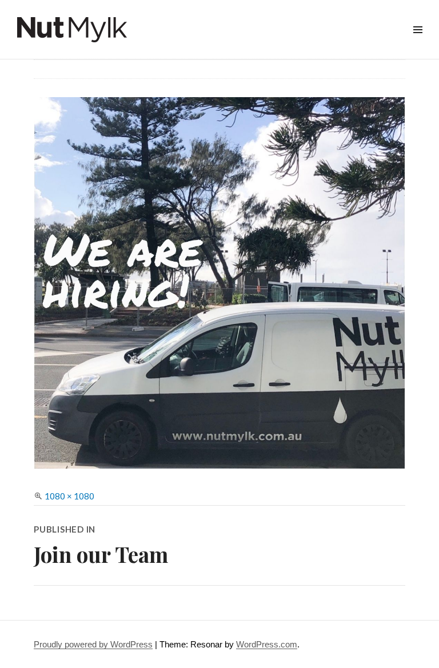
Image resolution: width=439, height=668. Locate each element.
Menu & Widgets (417, 42)
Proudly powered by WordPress (93, 644)
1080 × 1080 (69, 496)
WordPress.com (266, 644)
